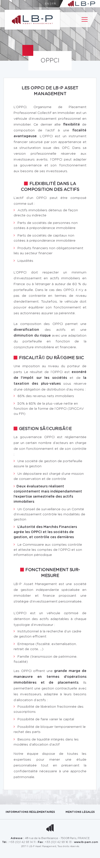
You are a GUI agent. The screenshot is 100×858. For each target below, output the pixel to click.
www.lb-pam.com (86, 842)
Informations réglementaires (30, 812)
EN (47, 3)
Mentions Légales (80, 812)
